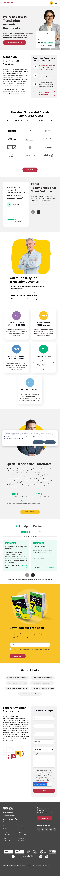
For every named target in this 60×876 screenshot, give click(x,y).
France (5, 832)
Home (4, 8)
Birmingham (21, 838)
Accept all (38, 442)
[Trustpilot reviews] (49, 45)
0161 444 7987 (21, 828)
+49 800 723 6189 (22, 834)
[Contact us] (51, 3)
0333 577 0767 (8, 813)
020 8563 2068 (7, 822)
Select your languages (45, 65)
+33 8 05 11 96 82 (6, 834)
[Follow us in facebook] (38, 829)
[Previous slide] (33, 212)
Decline (50, 442)
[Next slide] (38, 212)
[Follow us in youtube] (50, 829)
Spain (4, 826)
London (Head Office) (10, 819)
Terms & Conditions (16, 870)
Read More (26, 436)
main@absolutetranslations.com (9, 815)
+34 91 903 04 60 (6, 828)
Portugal (5, 838)
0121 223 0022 (21, 840)
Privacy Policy (39, 772)
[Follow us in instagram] (54, 829)
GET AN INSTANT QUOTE (14, 42)
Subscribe (45, 818)
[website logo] (8, 3)
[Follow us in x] (42, 829)
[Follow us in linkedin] (46, 829)
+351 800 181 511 (6, 840)
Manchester (21, 826)
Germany (20, 832)
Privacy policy (6, 870)
